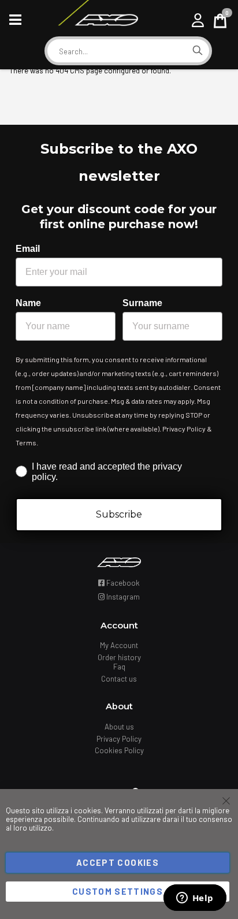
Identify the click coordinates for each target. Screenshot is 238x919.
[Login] (198, 20)
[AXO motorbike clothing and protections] (97, 20)
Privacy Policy (119, 738)
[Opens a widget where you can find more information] (194, 898)
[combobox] (116, 51)
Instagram (122, 596)
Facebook (122, 582)
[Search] (197, 50)
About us (119, 726)
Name (28, 303)
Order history (119, 657)
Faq (119, 666)
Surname (142, 303)
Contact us (119, 678)
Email (28, 249)
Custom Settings (117, 891)
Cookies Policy (119, 750)
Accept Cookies (117, 862)
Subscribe (119, 514)
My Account (119, 645)
